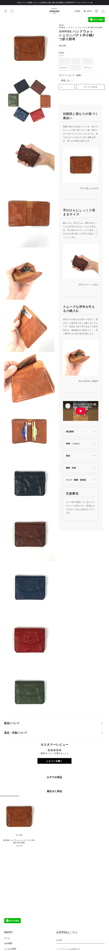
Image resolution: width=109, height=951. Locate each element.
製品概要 (70, 431)
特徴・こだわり (73, 443)
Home (61, 25)
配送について (12, 723)
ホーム (7, 938)
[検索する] (12, 11)
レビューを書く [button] (54, 760)
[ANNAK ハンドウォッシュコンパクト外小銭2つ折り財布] (19, 817)
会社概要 (8, 943)
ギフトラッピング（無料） (71, 75)
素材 (68, 456)
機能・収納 (71, 468)
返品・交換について (15, 733)
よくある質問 (10, 948)
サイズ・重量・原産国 (76, 480)
